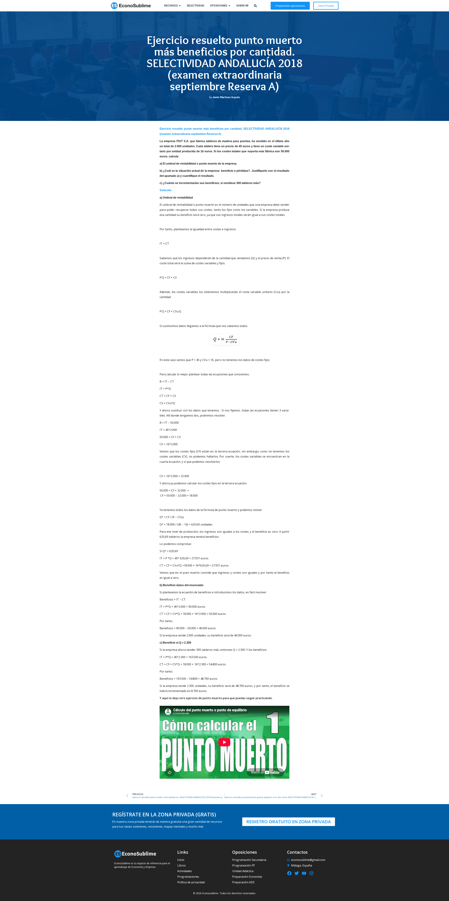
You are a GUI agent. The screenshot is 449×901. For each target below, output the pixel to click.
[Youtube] (304, 873)
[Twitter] (296, 873)
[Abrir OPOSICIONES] (229, 6)
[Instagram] (311, 873)
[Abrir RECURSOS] (180, 6)
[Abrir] (260, 6)
